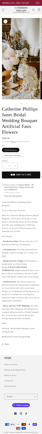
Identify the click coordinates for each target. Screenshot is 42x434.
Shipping (13, 141)
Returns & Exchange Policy (15, 370)
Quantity (5, 161)
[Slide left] (15, 103)
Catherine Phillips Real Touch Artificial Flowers (23, 432)
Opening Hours (10, 386)
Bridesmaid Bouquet (12, 155)
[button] (3, 10)
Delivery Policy (10, 375)
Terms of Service (10, 364)
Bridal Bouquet (10, 150)
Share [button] (7, 344)
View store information (13, 196)
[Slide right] (26, 103)
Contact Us (8, 381)
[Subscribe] (34, 397)
